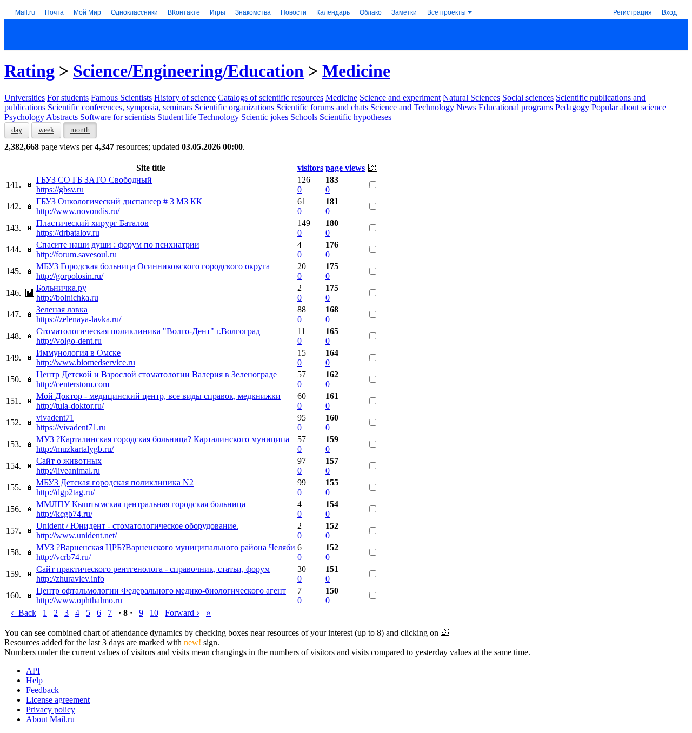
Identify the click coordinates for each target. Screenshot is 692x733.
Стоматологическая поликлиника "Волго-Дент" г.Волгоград (148, 331)
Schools (303, 117)
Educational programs (515, 107)
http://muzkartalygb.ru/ (75, 449)
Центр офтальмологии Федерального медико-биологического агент (161, 590)
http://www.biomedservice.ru (85, 362)
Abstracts (62, 117)
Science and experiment (400, 97)
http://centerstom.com (72, 384)
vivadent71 (55, 417)
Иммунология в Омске (78, 352)
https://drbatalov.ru (67, 232)
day (16, 130)
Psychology (24, 117)
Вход (669, 11)
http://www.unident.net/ (76, 535)
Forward (182, 612)
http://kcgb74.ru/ (64, 513)
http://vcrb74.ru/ (63, 557)
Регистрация (632, 11)
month (80, 130)
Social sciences (528, 97)
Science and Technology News (423, 107)
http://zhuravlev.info (70, 578)
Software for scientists (117, 117)
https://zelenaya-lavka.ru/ (78, 319)
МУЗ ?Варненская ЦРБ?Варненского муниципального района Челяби (165, 547)
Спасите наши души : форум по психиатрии (117, 244)
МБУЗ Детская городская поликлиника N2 (115, 482)
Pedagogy (572, 107)
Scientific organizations (234, 107)
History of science (185, 97)
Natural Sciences (471, 97)
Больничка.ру (61, 287)
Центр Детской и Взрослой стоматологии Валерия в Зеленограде (156, 374)
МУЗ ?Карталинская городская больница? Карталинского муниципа (162, 439)
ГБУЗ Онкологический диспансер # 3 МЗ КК (119, 201)
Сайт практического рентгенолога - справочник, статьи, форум (153, 569)
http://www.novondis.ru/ (77, 211)
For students (68, 97)
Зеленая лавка (62, 309)
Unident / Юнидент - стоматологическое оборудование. (137, 525)
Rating (29, 71)
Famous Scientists (121, 97)
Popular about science (628, 107)
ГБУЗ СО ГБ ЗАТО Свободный (94, 179)
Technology (218, 117)
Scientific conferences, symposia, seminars (120, 107)
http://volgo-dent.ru (69, 340)
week (46, 130)
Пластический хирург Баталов (92, 223)
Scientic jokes (264, 117)
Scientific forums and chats (322, 107)
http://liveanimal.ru (68, 470)
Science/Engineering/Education (188, 71)
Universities (24, 97)
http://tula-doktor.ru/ (70, 405)
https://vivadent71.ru (71, 427)
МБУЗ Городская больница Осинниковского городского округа (153, 266)
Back (23, 612)
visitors (310, 167)
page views (345, 167)
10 (154, 612)
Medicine (356, 71)
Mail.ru (25, 11)
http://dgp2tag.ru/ (65, 492)
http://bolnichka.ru (67, 297)
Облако (371, 11)
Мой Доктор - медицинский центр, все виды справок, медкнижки (158, 396)
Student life (176, 117)
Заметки (404, 11)
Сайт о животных (69, 460)
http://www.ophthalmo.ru (79, 600)
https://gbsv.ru (60, 189)
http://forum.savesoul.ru (76, 254)
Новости (294, 11)
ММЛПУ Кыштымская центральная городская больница (140, 504)
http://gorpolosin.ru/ (69, 276)
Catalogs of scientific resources (270, 97)
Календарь (333, 11)
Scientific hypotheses (355, 117)
